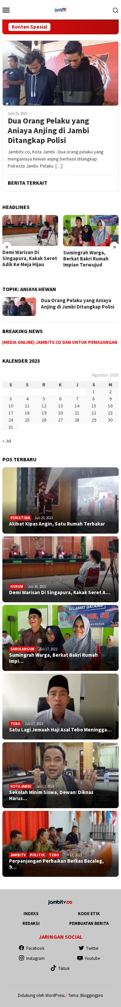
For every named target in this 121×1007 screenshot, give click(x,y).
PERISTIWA (20, 517)
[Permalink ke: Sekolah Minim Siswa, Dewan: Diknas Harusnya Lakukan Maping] (60, 775)
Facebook (35, 948)
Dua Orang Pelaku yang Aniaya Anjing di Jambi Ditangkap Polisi (48, 130)
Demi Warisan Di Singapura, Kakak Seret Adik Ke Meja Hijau (29, 258)
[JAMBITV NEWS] (60, 9)
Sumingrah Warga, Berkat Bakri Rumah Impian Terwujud (86, 259)
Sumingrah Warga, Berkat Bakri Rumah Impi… (53, 658)
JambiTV (18, 855)
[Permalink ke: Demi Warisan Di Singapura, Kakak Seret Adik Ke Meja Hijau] (60, 569)
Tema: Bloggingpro (85, 995)
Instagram (35, 958)
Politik (37, 855)
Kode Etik (89, 913)
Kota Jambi (20, 786)
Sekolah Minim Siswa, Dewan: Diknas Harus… (51, 795)
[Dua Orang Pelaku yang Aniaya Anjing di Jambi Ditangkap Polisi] (60, 73)
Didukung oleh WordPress (41, 995)
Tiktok (64, 968)
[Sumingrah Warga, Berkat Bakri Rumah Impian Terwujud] (91, 231)
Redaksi (31, 923)
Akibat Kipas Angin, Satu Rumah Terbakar (57, 524)
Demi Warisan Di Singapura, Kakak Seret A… (59, 592)
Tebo (15, 723)
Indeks (31, 913)
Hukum (16, 586)
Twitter (92, 948)
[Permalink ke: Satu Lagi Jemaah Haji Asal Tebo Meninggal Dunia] (60, 707)
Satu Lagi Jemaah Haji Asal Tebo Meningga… (60, 730)
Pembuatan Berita (89, 923)
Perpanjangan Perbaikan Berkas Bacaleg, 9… (56, 864)
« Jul (6, 441)
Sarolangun (22, 649)
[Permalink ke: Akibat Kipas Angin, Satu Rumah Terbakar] (60, 500)
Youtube (92, 958)
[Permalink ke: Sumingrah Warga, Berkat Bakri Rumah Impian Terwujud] (60, 638)
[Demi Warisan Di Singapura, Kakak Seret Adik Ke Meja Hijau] (30, 230)
